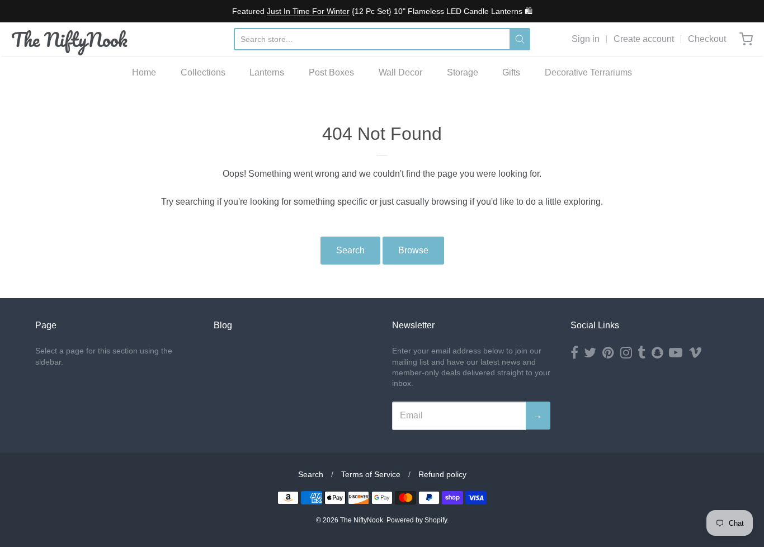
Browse (413, 250)
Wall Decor (400, 72)
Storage (462, 72)
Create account (644, 39)
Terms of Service (370, 474)
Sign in (586, 39)
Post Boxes (331, 72)
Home (144, 72)
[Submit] (520, 39)
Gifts (511, 72)
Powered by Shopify (416, 520)
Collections (203, 72)
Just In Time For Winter (308, 11)
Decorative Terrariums (588, 72)
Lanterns (266, 72)
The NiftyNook (69, 39)
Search (350, 250)
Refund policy (442, 474)
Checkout (707, 39)
